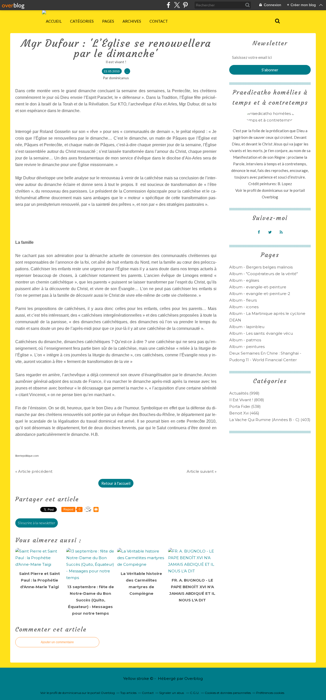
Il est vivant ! (116, 62)
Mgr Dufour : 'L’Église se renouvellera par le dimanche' (116, 48)
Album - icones (244, 306)
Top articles (128, 693)
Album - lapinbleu (246, 326)
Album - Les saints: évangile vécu (261, 333)
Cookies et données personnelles (228, 693)
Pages (108, 21)
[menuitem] (53, 21)
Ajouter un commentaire (57, 642)
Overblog (193, 678)
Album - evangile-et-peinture (257, 287)
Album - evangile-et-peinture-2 (259, 293)
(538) (245, 406)
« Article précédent (33, 471)
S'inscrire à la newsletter (36, 523)
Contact (159, 21)
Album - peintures (247, 346)
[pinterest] (185, 5)
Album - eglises (244, 280)
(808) (246, 399)
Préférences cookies (270, 693)
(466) (244, 413)
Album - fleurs (243, 300)
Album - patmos (245, 340)
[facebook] (168, 5)
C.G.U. (194, 693)
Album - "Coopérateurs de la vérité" (263, 273)
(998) (244, 393)
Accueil (54, 21)
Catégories (82, 21)
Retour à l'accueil (115, 483)
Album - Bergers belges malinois (261, 267)
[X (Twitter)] (177, 5)
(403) (269, 419)
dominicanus (272, 190)
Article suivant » (201, 471)
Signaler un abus (172, 693)
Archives (132, 21)
